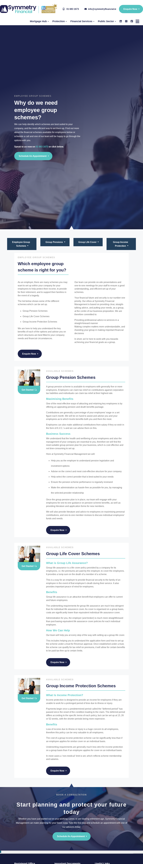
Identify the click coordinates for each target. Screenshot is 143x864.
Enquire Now (130, 9)
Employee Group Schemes (21, 244)
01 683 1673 (72, 9)
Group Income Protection (120, 244)
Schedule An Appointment (33, 156)
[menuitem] (39, 21)
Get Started (28, 390)
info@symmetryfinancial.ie (102, 9)
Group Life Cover (87, 242)
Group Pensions (54, 242)
